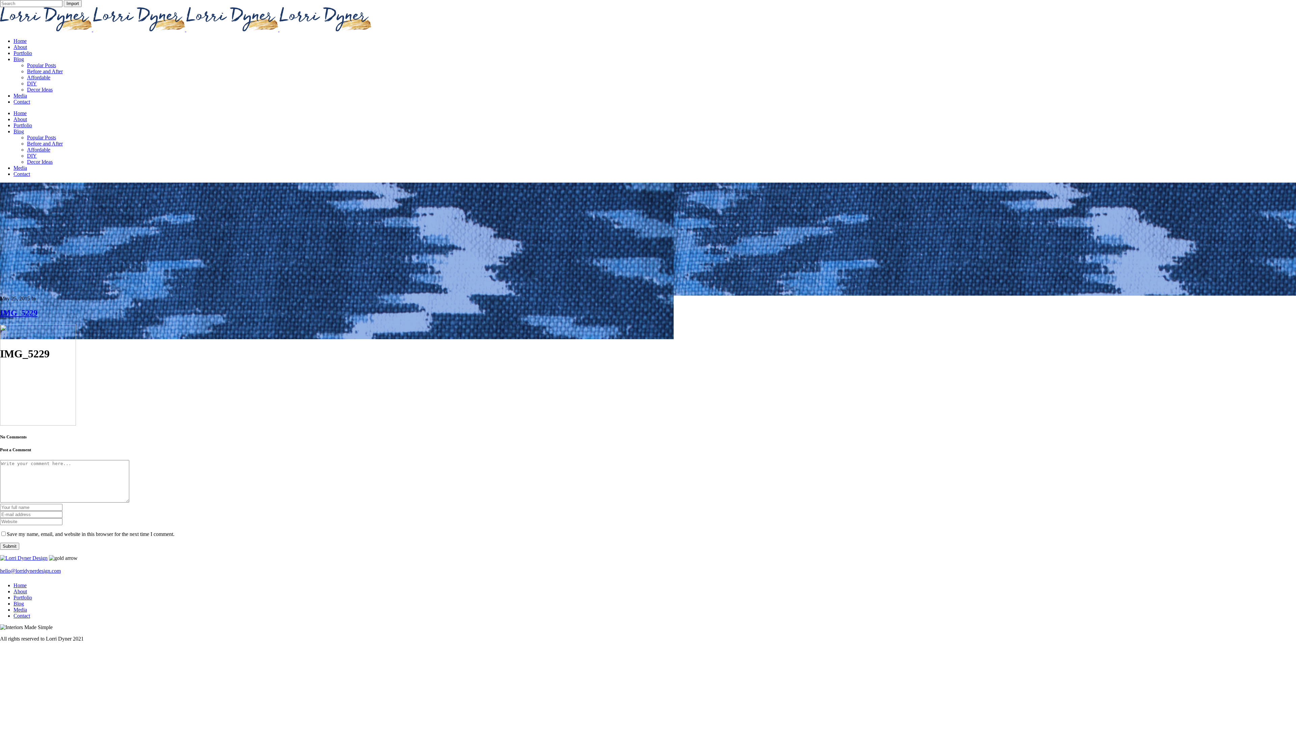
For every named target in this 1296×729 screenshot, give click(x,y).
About (20, 591)
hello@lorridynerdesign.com (30, 571)
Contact (22, 616)
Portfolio (23, 597)
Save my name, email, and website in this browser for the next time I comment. (90, 534)
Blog (19, 603)
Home (20, 585)
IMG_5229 (18, 312)
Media (20, 610)
